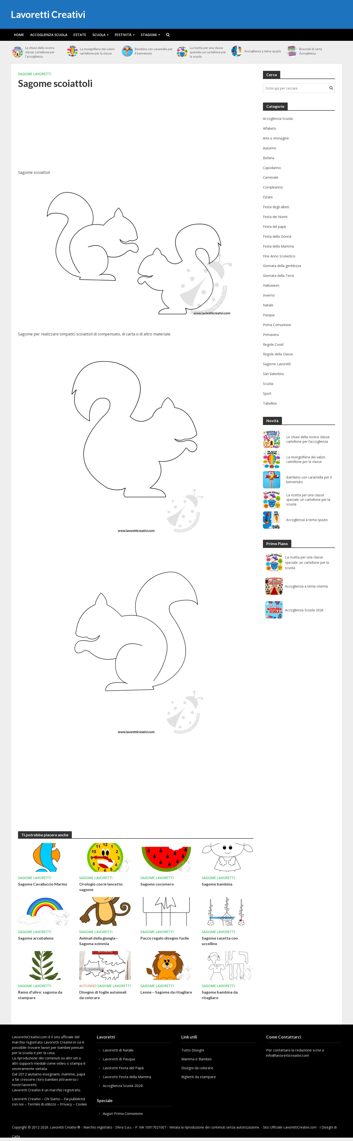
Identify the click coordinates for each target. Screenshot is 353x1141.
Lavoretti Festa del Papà (123, 1067)
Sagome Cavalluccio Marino (42, 884)
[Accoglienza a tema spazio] (236, 51)
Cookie (81, 1104)
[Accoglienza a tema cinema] (274, 586)
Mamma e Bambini (196, 1058)
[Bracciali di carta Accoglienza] (291, 51)
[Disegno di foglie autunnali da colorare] (105, 965)
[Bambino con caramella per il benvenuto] (127, 51)
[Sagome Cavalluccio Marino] (44, 857)
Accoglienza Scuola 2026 (304, 610)
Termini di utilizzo (41, 1104)
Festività (123, 34)
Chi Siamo (52, 1098)
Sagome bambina (217, 884)
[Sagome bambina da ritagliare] (227, 965)
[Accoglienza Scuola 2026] (274, 610)
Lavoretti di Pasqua (119, 1058)
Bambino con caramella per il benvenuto (154, 51)
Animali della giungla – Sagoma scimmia (98, 941)
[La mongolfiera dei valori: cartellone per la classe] (72, 51)
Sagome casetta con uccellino (220, 941)
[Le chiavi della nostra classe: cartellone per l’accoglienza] (17, 52)
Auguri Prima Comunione (123, 1113)
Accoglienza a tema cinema (306, 586)
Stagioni (149, 34)
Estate (79, 34)
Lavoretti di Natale (118, 1050)
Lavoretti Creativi (48, 14)
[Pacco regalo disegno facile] (166, 911)
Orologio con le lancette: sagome (101, 887)
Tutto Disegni (192, 1050)
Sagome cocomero (157, 884)
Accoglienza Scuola (48, 34)
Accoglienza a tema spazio (262, 51)
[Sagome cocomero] (166, 857)
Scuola (98, 34)
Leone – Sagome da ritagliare (166, 992)
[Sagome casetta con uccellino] (227, 911)
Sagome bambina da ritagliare (220, 995)
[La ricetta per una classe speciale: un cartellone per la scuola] (181, 52)
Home (19, 34)
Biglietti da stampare (198, 1076)
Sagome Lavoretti (34, 74)
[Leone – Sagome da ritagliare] (166, 965)
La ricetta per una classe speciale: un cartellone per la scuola (208, 52)
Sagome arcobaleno (36, 938)
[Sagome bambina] (227, 857)
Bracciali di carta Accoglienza (310, 51)
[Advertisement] (135, 132)
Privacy (66, 1104)
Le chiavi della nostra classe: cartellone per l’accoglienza (40, 52)
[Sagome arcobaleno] (44, 911)
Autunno (87, 985)
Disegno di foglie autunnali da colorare (102, 995)
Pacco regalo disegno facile (164, 938)
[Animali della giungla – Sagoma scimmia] (105, 911)
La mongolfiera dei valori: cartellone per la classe (97, 51)
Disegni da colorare (197, 1067)
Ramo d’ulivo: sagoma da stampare (40, 995)
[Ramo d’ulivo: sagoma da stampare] (44, 965)
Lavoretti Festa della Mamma (127, 1076)
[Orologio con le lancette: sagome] (105, 857)
